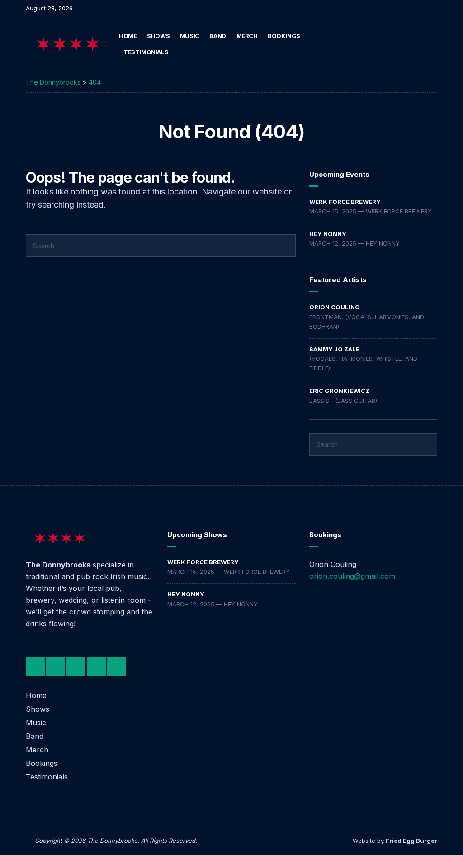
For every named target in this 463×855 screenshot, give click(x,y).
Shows (158, 35)
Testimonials (145, 52)
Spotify (423, 44)
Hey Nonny (327, 233)
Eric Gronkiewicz (339, 390)
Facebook (394, 44)
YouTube (432, 44)
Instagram (413, 44)
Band (217, 35)
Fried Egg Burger (411, 840)
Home (128, 35)
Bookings (284, 35)
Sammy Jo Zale (334, 349)
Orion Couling (334, 307)
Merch (247, 35)
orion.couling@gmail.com (352, 576)
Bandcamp (404, 44)
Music (189, 35)
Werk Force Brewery (345, 201)
